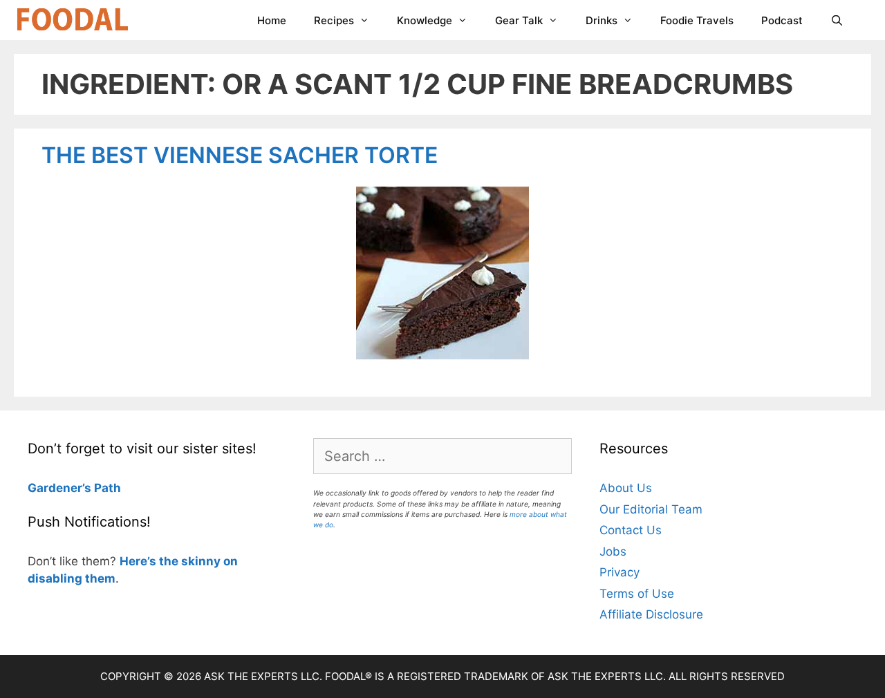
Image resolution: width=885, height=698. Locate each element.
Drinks (601, 20)
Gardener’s (59, 488)
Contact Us (630, 530)
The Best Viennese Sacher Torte (239, 155)
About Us (625, 488)
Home (271, 20)
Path (106, 488)
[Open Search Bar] (837, 21)
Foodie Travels (697, 20)
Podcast (782, 20)
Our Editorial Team (650, 509)
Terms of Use (636, 594)
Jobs (612, 551)
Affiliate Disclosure (651, 614)
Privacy (619, 572)
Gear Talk (519, 20)
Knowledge (424, 20)
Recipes (334, 20)
